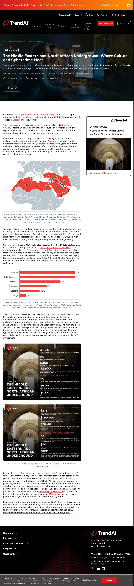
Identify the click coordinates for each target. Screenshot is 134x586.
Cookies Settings (90, 580)
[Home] (104, 533)
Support (78, 15)
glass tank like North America (55, 247)
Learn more (46, 583)
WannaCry (44, 491)
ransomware (56, 491)
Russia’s (66, 125)
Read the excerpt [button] (110, 5)
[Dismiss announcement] (128, 5)
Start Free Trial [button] (106, 23)
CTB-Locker (55, 494)
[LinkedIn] (103, 568)
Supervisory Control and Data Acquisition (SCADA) (45, 114)
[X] (92, 568)
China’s (6, 128)
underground (17, 120)
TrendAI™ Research (49, 78)
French (30, 250)
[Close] (130, 580)
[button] (103, 173)
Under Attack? (65, 15)
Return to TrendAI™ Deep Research (23, 41)
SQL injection (41, 143)
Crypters (52, 141)
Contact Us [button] (124, 23)
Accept (109, 580)
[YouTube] (98, 568)
